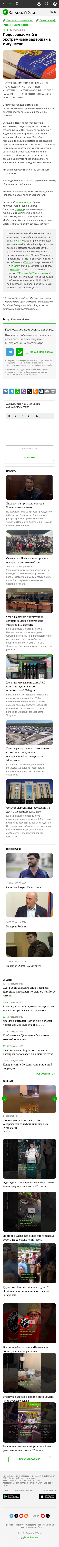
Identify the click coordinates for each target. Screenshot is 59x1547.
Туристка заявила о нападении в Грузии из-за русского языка (28, 1398)
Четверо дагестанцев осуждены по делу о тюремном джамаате (28, 809)
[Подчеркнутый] (22, 416)
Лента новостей (21, 25)
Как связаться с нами (24, 1491)
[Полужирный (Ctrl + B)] (9, 416)
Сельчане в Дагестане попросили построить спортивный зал (27, 560)
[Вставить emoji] (37, 416)
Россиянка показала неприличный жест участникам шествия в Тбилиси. (28, 1448)
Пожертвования (49, 1491)
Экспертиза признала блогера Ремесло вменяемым (25, 505)
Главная (7, 25)
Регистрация (29, 448)
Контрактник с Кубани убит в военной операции (27, 1066)
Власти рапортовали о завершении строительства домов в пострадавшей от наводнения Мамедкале (28, 754)
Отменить (30, 457)
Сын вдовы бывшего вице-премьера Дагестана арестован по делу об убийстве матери (29, 991)
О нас (5, 1491)
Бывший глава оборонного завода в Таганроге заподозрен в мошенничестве (28, 1052)
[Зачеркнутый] (28, 416)
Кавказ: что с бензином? (19, 20)
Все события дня (46, 1074)
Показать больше (29, 1459)
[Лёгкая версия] (17, 3)
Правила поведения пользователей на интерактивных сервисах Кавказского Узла (29, 1526)
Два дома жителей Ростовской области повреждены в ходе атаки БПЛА (27, 1022)
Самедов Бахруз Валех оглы (23, 887)
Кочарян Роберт (16, 926)
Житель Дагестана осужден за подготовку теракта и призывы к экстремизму (29, 1008)
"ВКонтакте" (23, 273)
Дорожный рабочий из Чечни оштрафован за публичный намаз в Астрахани (25, 1124)
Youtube (14, 269)
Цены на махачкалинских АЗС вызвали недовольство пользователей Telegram (25, 686)
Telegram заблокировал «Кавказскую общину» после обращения (26, 1349)
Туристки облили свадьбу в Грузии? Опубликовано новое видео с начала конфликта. (26, 1291)
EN (10, 3)
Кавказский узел (24, 202)
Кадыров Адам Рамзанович (23, 966)
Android (15, 240)
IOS (23, 240)
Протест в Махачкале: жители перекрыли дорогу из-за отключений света (29, 1237)
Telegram (15, 266)
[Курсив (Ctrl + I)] (15, 416)
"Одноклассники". (41, 273)
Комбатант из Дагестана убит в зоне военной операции (26, 1037)
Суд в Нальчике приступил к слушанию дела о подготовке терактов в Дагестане (24, 620)
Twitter (27, 262)
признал (19, 209)
